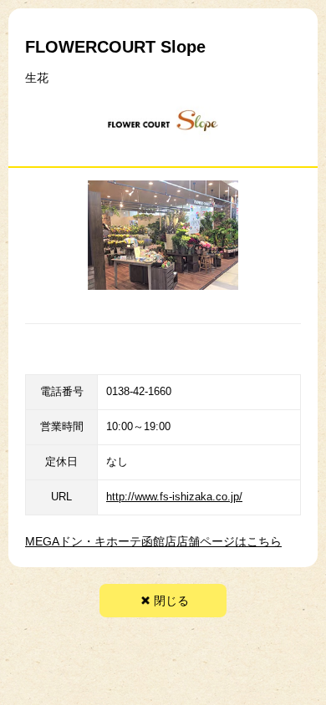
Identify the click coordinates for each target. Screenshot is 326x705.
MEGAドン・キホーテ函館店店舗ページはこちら (153, 541)
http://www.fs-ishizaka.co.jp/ (174, 496)
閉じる (171, 600)
